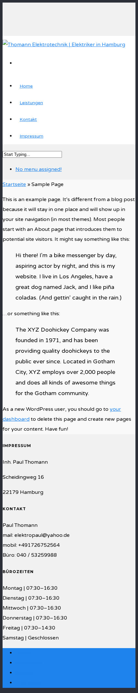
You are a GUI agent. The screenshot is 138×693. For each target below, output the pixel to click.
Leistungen (31, 103)
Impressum (31, 136)
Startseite (14, 184)
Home (26, 86)
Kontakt (28, 119)
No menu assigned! (38, 169)
